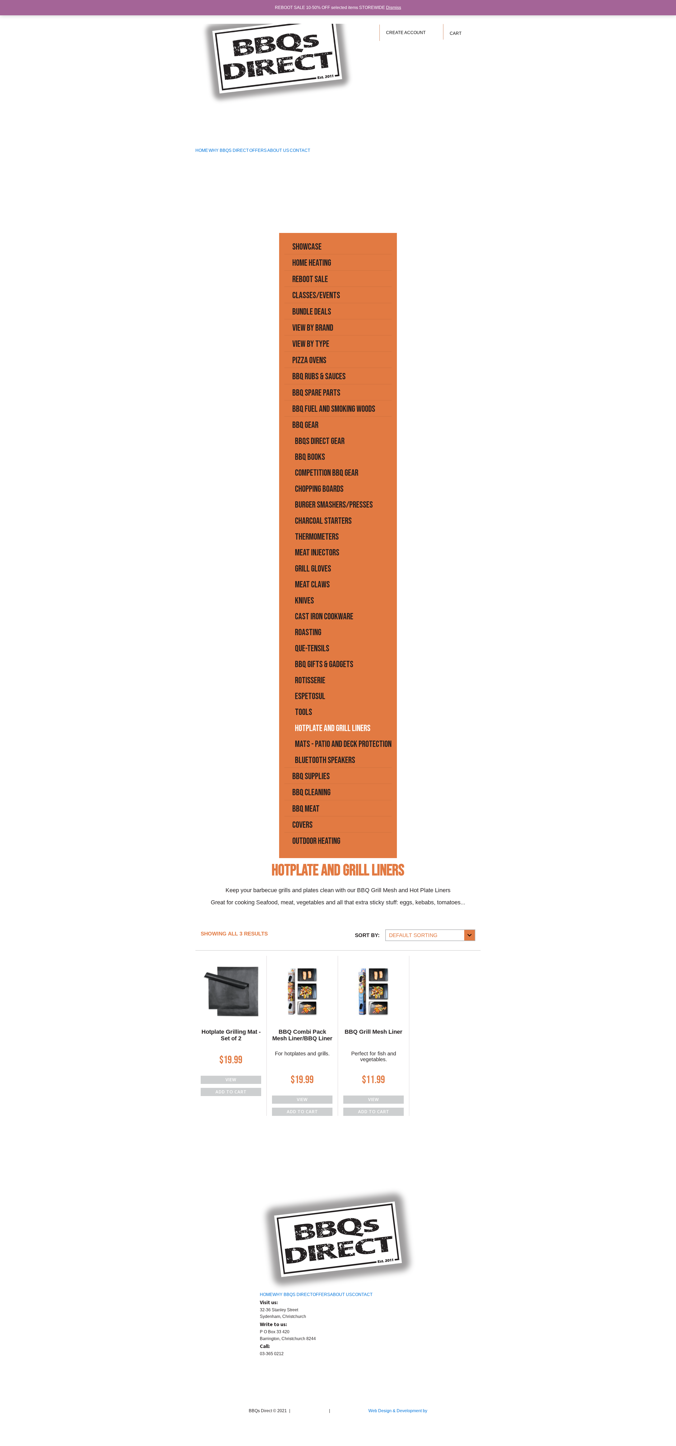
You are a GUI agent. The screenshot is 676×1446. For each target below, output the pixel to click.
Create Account (406, 32)
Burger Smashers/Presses (334, 504)
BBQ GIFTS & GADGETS (324, 664)
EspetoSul (310, 696)
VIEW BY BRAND (312, 327)
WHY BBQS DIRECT (229, 150)
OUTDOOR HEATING (316, 841)
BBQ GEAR (305, 425)
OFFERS (258, 150)
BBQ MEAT (306, 808)
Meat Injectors (317, 552)
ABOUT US (278, 150)
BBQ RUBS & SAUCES (319, 376)
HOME (201, 150)
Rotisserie (310, 680)
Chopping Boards (319, 489)
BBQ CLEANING (311, 792)
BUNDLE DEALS (311, 311)
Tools (303, 712)
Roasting (308, 632)
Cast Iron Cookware (324, 616)
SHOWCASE (307, 246)
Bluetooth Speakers (325, 760)
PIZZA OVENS (309, 360)
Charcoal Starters (323, 521)
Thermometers (317, 536)
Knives (304, 600)
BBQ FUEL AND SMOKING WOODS (333, 409)
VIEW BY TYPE (310, 344)
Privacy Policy (344, 1410)
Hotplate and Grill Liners (332, 728)
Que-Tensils (312, 648)
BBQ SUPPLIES (311, 776)
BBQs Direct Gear (320, 441)
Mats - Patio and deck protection (343, 744)
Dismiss (393, 7)
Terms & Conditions (309, 1410)
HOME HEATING (311, 263)
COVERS (302, 825)
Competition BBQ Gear (326, 472)
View (231, 1080)
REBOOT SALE (310, 279)
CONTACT (300, 150)
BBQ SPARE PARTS (316, 392)
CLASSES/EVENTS (316, 295)
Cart (456, 33)
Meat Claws (312, 584)
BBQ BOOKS (310, 457)
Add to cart (231, 1092)
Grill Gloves (313, 568)
